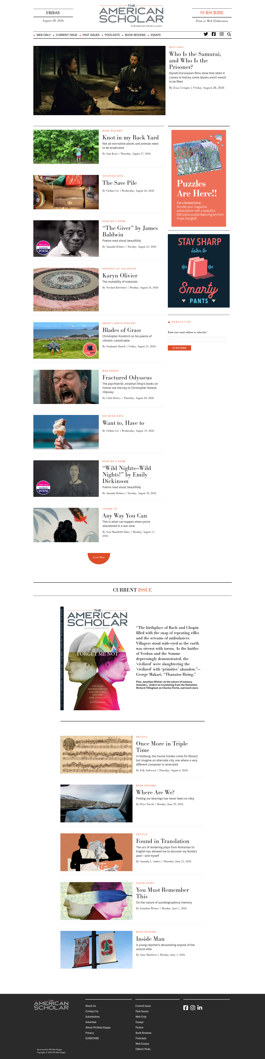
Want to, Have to (123, 423)
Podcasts (112, 35)
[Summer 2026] (96, 658)
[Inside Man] (96, 949)
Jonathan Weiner (149, 908)
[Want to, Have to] (66, 431)
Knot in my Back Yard (130, 137)
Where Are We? (155, 792)
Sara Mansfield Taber (118, 532)
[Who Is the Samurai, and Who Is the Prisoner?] (99, 80)
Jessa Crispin (181, 88)
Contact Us (91, 1011)
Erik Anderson (148, 770)
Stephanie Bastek (116, 346)
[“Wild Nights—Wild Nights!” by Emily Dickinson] (66, 478)
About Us (90, 1006)
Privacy (89, 1033)
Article (141, 736)
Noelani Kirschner (116, 287)
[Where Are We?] (96, 803)
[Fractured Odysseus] (66, 386)
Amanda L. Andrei (150, 861)
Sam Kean (112, 153)
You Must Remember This (162, 893)
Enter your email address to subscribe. (188, 333)
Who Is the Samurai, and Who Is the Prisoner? (195, 60)
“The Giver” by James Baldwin (130, 231)
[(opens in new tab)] (198, 178)
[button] (99, 558)
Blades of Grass (121, 330)
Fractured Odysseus (127, 377)
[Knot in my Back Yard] (66, 146)
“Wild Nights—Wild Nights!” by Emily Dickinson (126, 474)
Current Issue (66, 35)
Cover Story (145, 883)
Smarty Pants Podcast (119, 323)
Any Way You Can (124, 515)
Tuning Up (109, 508)
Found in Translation (162, 841)
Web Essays (110, 370)
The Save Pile (119, 183)
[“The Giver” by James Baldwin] (66, 238)
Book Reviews (135, 35)
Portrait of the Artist (119, 268)
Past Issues (91, 35)
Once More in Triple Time (162, 747)
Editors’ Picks (143, 1049)
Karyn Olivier (119, 275)
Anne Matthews (148, 954)
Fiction (139, 1027)
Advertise (90, 1022)
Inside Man (150, 939)
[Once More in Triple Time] (96, 754)
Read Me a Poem (114, 221)
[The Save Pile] (66, 191)
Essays (156, 35)
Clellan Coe (112, 190)
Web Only (44, 35)
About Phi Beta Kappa (98, 1027)
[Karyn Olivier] (66, 289)
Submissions (92, 1016)
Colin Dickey (113, 398)
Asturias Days (112, 176)
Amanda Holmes (115, 246)
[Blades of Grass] (66, 340)
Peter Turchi (147, 804)
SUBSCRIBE (92, 1038)
